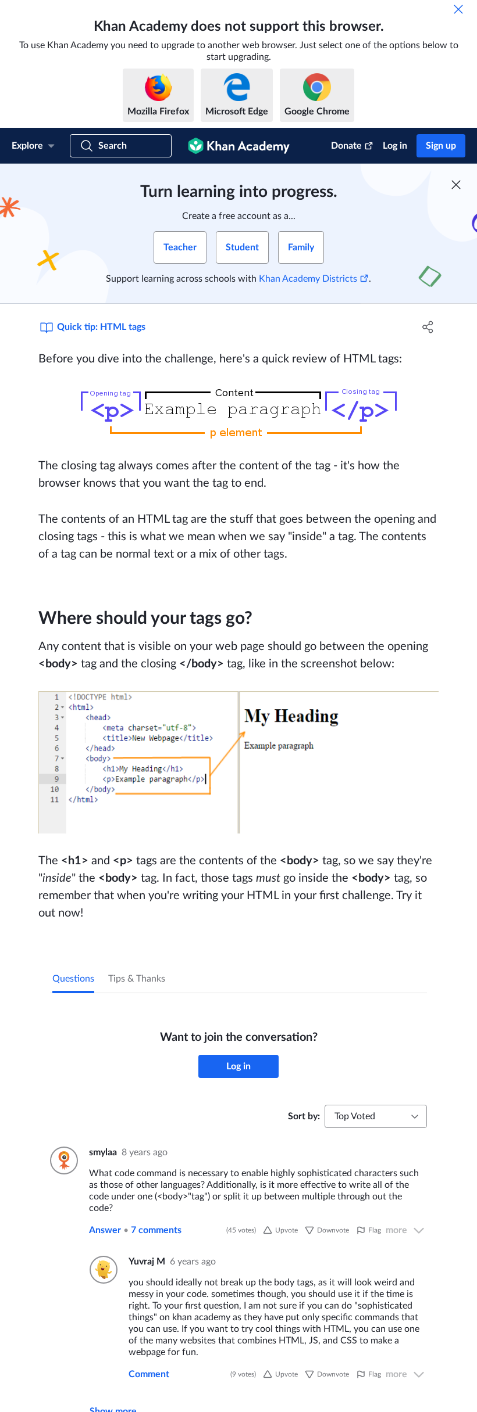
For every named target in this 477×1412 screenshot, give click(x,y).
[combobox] (376, 1116)
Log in (395, 145)
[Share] (427, 327)
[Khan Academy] (239, 145)
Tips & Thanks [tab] (136, 978)
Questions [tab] (73, 978)
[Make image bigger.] (238, 412)
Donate (346, 145)
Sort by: (304, 1116)
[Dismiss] (458, 9)
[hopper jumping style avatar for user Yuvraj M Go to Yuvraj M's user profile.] (102, 1270)
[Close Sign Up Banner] (456, 184)
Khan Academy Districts (308, 278)
